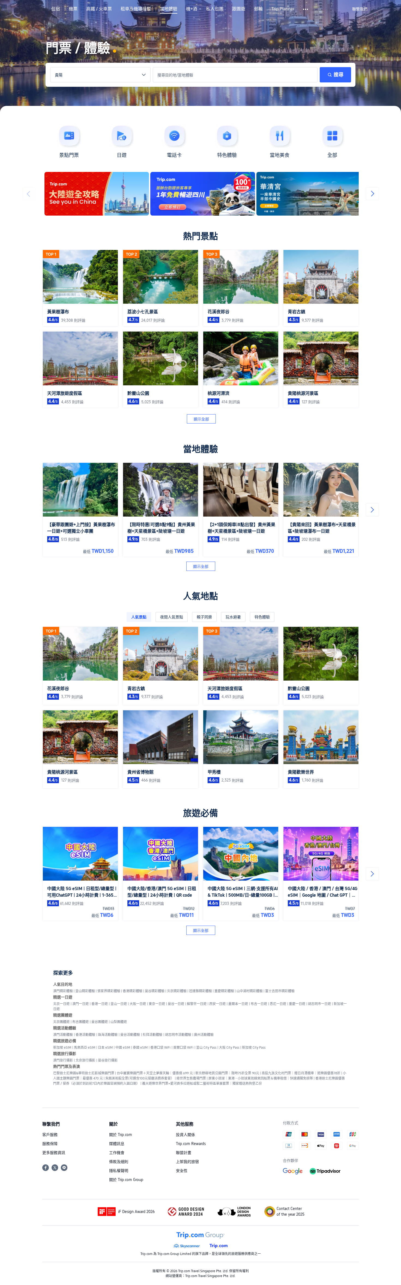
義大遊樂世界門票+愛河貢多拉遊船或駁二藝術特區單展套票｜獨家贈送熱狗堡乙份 (202, 1084)
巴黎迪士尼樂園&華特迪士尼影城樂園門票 (83, 1073)
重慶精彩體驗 (224, 991)
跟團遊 (238, 9)
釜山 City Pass (206, 1048)
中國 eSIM (122, 1048)
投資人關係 (185, 1134)
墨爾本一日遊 (238, 1004)
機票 (73, 9)
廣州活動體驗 (204, 1035)
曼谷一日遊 (176, 1004)
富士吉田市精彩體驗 (280, 991)
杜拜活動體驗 (152, 1035)
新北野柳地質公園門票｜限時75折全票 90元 (227, 1073)
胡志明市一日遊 (319, 1004)
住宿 (55, 9)
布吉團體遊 (80, 1022)
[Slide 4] (205, 212)
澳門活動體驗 (63, 1035)
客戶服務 (50, 1134)
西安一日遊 (217, 1004)
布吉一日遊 (259, 1004)
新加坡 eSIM (62, 1048)
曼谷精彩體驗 (154, 991)
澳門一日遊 (80, 1004)
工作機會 (116, 1152)
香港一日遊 (99, 1004)
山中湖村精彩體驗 (250, 991)
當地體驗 (168, 9)
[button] (306, 9)
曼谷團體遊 (99, 1022)
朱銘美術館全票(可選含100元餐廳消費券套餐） (139, 1078)
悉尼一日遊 (278, 1004)
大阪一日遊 (138, 1004)
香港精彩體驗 (132, 991)
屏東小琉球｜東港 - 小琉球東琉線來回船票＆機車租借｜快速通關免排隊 (260, 1078)
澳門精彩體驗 (63, 991)
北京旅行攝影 (85, 1060)
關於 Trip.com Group (126, 1179)
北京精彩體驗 (177, 991)
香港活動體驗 (85, 1035)
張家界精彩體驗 (108, 991)
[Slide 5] (209, 212)
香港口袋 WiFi (160, 1048)
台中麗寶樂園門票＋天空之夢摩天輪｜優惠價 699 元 (155, 1073)
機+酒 (191, 9)
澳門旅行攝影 (63, 1060)
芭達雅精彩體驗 (200, 991)
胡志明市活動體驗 (178, 1035)
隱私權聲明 (118, 1170)
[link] (359, 9)
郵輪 (258, 9)
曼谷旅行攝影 (108, 1060)
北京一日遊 (61, 1004)
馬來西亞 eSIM (84, 1048)
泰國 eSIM (140, 1048)
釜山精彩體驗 (85, 991)
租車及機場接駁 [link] (136, 9)
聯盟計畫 (183, 1152)
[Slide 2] (196, 212)
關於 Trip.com (120, 1134)
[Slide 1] (192, 212)
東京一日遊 (157, 1004)
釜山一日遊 (118, 1004)
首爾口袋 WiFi (183, 1048)
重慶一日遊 (297, 1004)
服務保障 (50, 1143)
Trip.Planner (282, 9)
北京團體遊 (61, 1022)
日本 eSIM (105, 1048)
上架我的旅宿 (187, 1161)
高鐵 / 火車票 (99, 9)
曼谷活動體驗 (130, 1035)
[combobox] (100, 75)
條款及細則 (118, 1161)
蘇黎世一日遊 (197, 1004)
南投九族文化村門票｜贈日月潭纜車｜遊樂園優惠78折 (301, 1073)
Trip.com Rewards (191, 1143)
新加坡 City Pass (253, 1048)
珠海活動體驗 (108, 1035)
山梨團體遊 (118, 1022)
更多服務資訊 (53, 1152)
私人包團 (214, 9)
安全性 (181, 1170)
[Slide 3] (200, 212)
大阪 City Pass (229, 1048)
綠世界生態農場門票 (191, 1078)
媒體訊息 (116, 1143)
